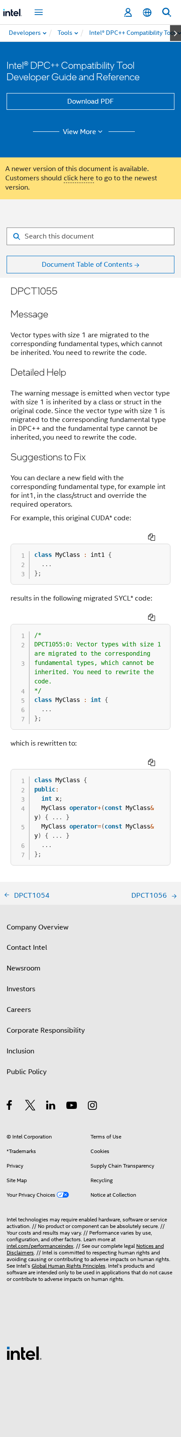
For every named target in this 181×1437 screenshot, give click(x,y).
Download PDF (90, 101)
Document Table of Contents (87, 264)
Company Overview (38, 927)
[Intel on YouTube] (72, 1107)
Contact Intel (27, 947)
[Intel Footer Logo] (24, 1352)
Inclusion (20, 1051)
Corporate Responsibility (46, 1030)
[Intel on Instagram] (93, 1107)
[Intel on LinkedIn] (51, 1107)
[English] (147, 12)
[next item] (175, 33)
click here (79, 178)
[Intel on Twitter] (30, 1107)
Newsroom (23, 968)
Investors (21, 989)
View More (79, 131)
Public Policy (27, 1071)
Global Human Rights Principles (68, 1265)
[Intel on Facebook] (10, 1107)
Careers (19, 1009)
